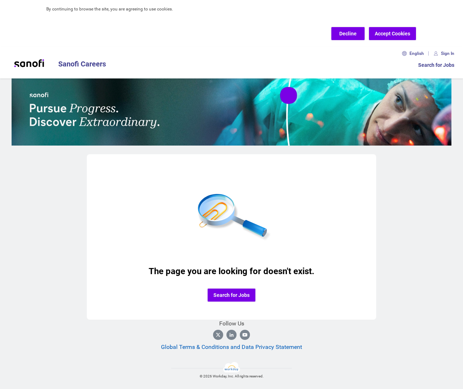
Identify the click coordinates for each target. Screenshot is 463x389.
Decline (348, 33)
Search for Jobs (436, 65)
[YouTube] (245, 335)
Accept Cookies (392, 33)
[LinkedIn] (231, 335)
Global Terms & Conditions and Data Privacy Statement (231, 346)
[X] (218, 335)
